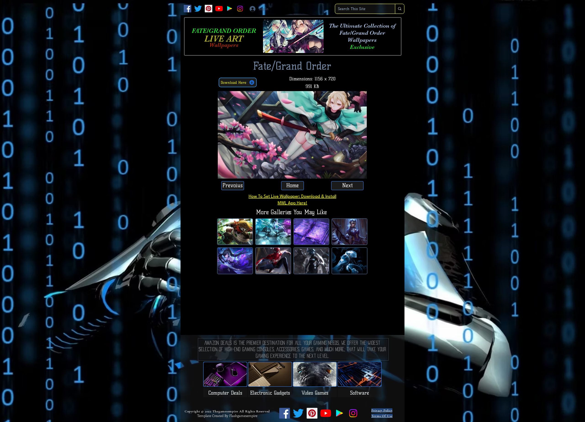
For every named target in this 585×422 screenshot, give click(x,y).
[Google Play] (229, 8)
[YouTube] (219, 8)
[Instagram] (240, 8)
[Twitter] (198, 8)
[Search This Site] (399, 8)
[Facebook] (187, 8)
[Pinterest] (208, 8)
